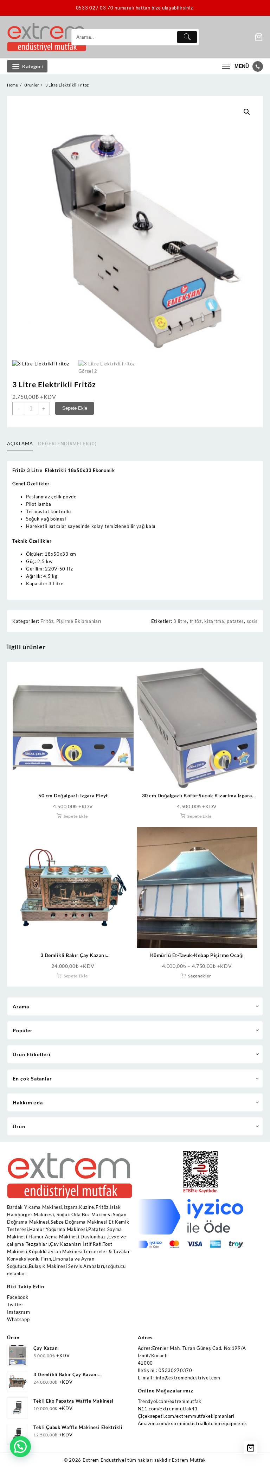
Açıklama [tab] (20, 443)
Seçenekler (199, 975)
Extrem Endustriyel (104, 1460)
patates (235, 621)
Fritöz (46, 621)
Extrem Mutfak (189, 1460)
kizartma (214, 621)
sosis (252, 621)
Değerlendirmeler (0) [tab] (67, 443)
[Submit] (187, 37)
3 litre (180, 621)
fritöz (196, 621)
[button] (246, 112)
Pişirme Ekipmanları (78, 621)
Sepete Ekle (74, 408)
